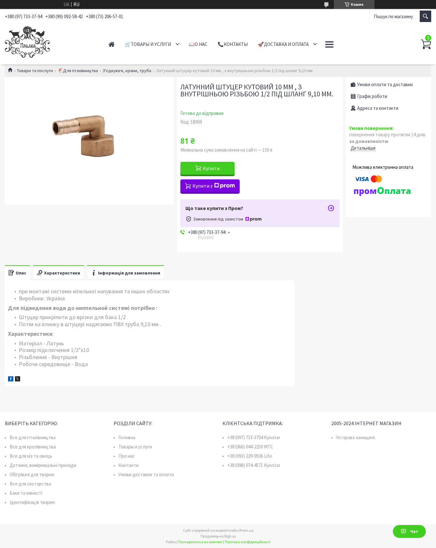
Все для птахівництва (33, 437)
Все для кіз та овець (31, 456)
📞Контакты (233, 44)
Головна (126, 437)
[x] (17, 380)
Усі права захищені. (356, 437)
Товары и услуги (135, 447)
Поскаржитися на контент (200, 541)
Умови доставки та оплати (146, 474)
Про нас (126, 456)
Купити (211, 168)
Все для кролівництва (33, 447)
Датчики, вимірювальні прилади (43, 465)
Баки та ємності (26, 493)
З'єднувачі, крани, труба (126, 70)
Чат (414, 531)
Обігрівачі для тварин (32, 474)
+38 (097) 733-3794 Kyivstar (253, 437)
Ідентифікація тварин (32, 502)
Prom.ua (246, 530)
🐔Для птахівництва (78, 70)
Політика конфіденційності (247, 541)
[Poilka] (49, 41)
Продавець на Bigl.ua (218, 536)
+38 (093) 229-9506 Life (249, 456)
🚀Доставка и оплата (283, 44)
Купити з (202, 186)
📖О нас (198, 44)
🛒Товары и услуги (148, 44)
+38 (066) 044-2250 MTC (250, 447)
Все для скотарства (30, 484)
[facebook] (10, 380)
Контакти (128, 465)
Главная (111, 44)
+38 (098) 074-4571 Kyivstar (253, 465)
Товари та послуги (35, 70)
